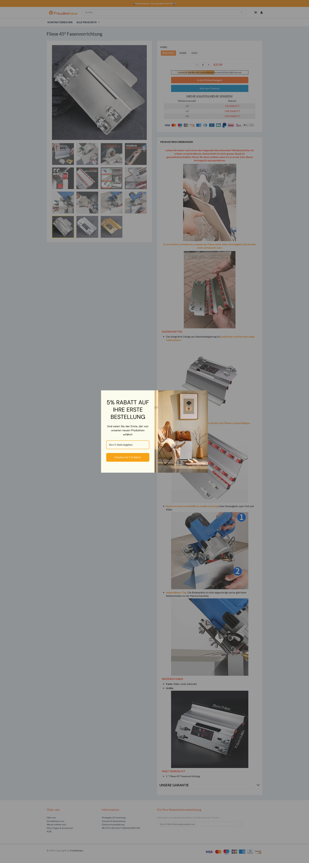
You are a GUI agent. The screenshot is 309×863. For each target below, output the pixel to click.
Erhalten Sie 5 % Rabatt (128, 457)
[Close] (204, 394)
